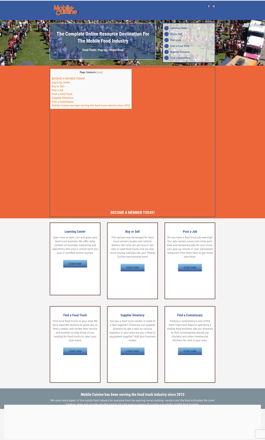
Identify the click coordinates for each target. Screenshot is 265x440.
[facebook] (209, 6)
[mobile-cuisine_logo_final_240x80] (66, 6)
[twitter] (214, 6)
